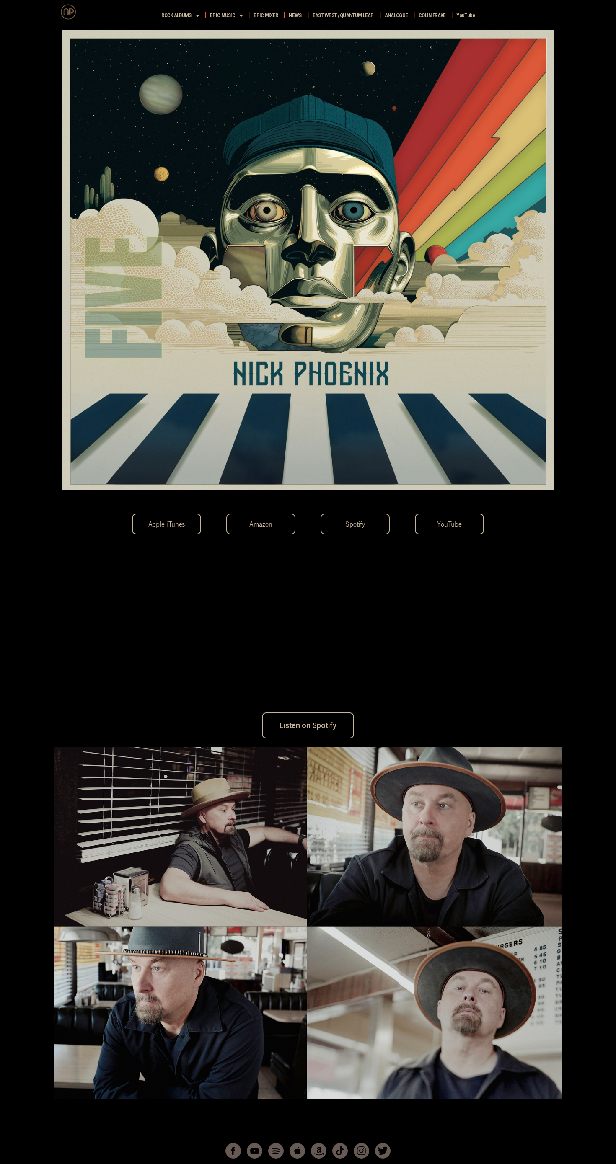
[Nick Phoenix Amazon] (318, 1151)
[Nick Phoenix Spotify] (276, 1151)
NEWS (295, 15)
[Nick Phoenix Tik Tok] (340, 1151)
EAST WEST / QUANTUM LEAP (343, 15)
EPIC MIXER (266, 15)
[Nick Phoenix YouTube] (254, 1151)
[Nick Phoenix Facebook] (233, 1151)
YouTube (465, 15)
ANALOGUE (396, 15)
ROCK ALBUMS (176, 15)
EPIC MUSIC (222, 15)
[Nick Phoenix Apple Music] (297, 1151)
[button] (166, 524)
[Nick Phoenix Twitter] (383, 1151)
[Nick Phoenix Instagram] (361, 1151)
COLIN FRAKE (432, 15)
